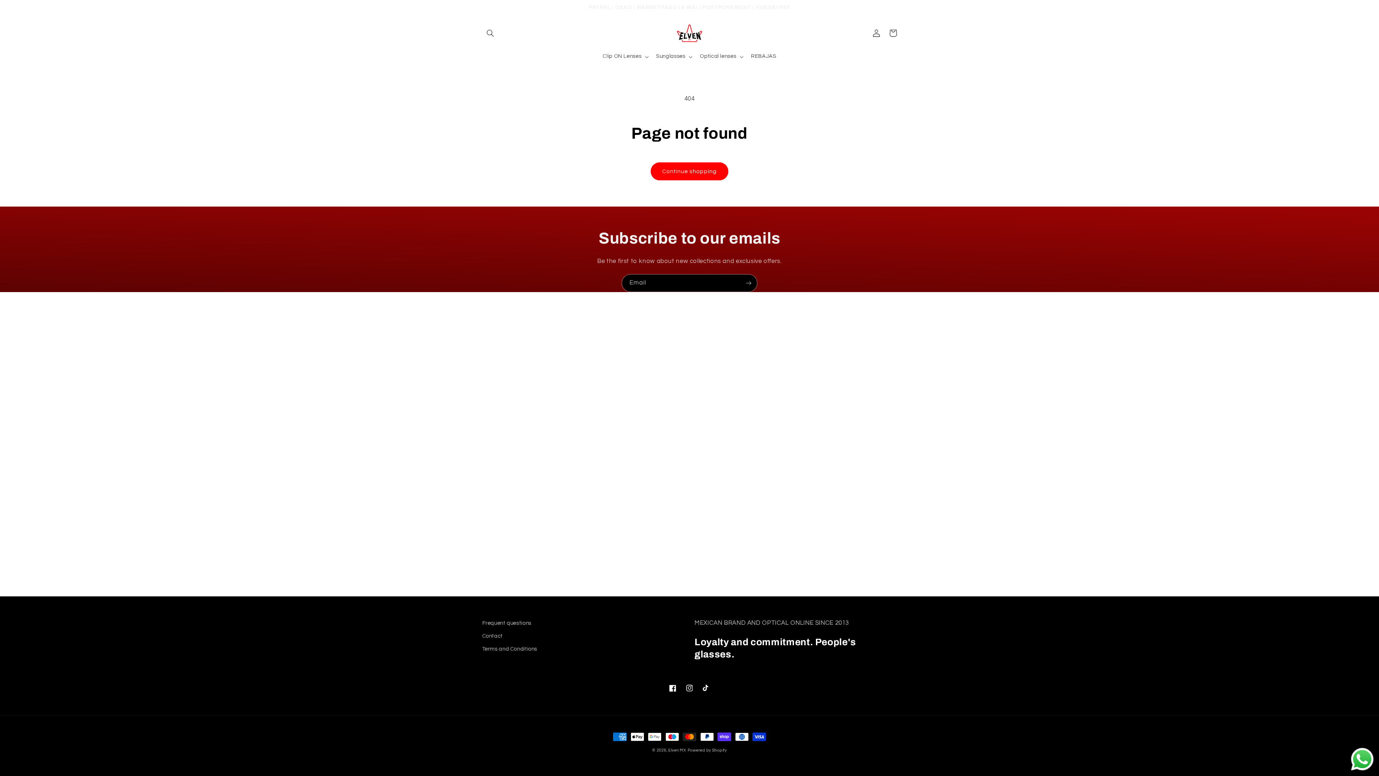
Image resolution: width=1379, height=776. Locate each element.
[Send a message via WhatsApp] (1362, 759)
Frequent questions (506, 623)
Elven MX (677, 750)
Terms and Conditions (510, 649)
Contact (492, 636)
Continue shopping (689, 171)
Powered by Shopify (707, 750)
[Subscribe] (748, 283)
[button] (490, 33)
